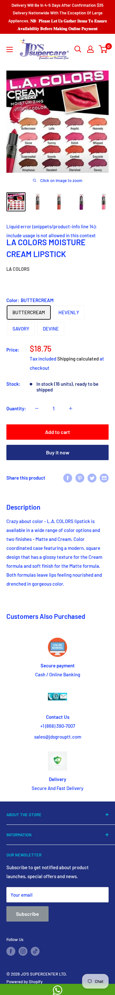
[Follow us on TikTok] (35, 951)
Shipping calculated (78, 358)
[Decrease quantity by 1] (36, 408)
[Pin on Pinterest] (79, 477)
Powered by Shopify (24, 981)
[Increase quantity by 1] (70, 408)
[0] (103, 49)
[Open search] (77, 49)
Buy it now (57, 452)
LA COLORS (17, 269)
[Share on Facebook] (67, 477)
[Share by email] (104, 477)
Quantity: (16, 408)
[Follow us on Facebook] (10, 951)
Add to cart (57, 432)
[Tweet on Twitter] (92, 477)
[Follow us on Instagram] (23, 951)
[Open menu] (9, 49)
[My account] (90, 49)
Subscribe (27, 914)
